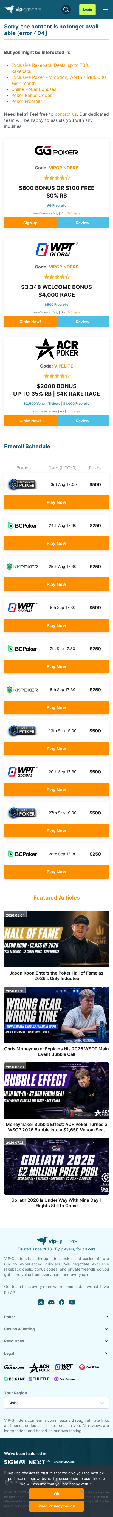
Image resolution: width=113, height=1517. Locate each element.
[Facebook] (61, 1302)
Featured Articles (56, 897)
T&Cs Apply (73, 411)
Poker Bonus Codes (31, 95)
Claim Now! (30, 321)
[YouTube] (72, 1302)
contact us (66, 114)
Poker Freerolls (27, 101)
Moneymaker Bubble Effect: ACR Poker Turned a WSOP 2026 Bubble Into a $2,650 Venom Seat (56, 1127)
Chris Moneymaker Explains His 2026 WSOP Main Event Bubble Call (56, 1051)
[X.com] (41, 1302)
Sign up (30, 222)
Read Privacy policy (56, 1506)
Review (82, 222)
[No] (81, 1494)
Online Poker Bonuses (33, 89)
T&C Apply (73, 213)
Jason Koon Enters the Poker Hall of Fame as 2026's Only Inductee (56, 975)
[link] (104, 9)
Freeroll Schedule (27, 446)
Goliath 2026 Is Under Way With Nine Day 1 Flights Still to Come (56, 1202)
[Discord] (51, 1302)
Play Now (56, 502)
